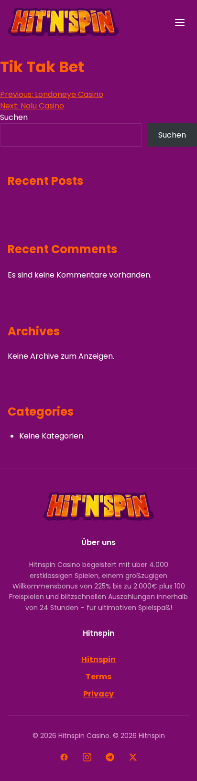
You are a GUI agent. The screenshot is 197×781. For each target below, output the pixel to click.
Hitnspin (98, 659)
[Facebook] (64, 757)
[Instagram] (87, 757)
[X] (133, 757)
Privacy (98, 693)
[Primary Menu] (179, 22)
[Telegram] (110, 757)
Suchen (14, 117)
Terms (98, 676)
